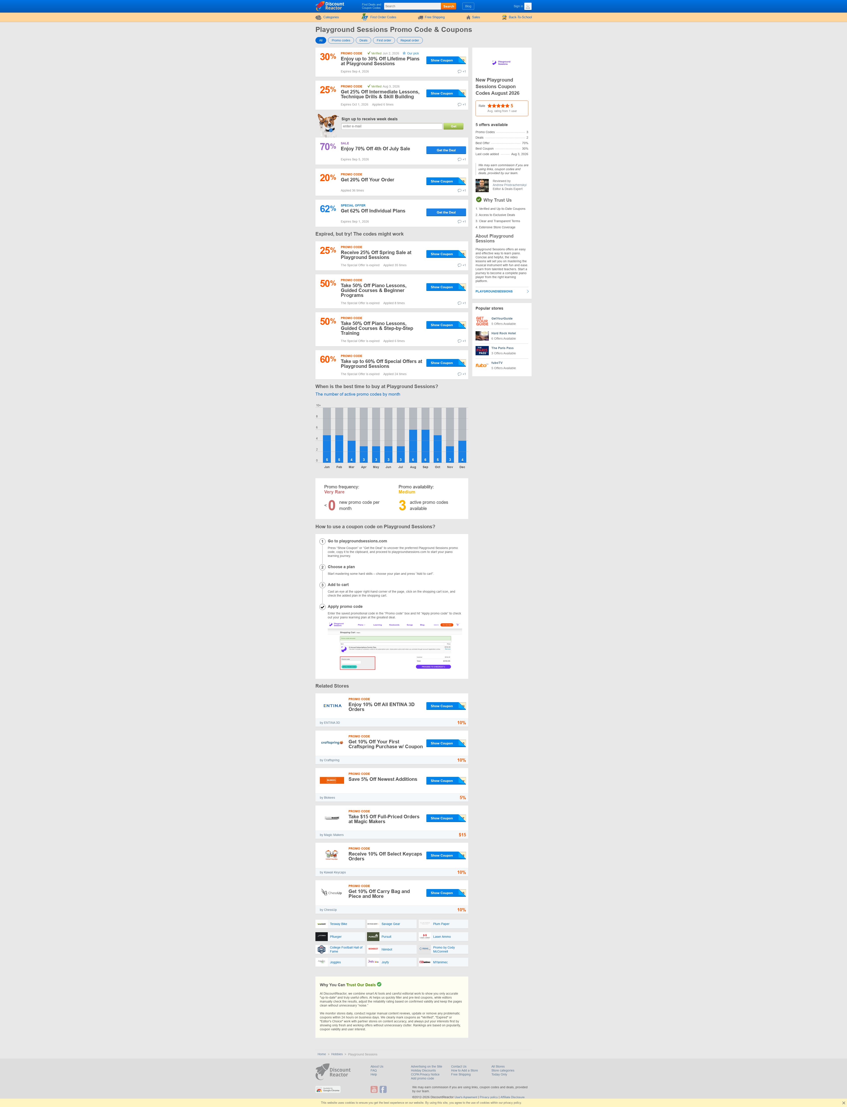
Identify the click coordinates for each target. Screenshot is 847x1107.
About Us (377, 1066)
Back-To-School (520, 17)
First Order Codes (383, 17)
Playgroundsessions (494, 291)
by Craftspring (329, 760)
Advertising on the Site (426, 1066)
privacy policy (512, 1102)
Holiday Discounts (423, 1070)
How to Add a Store (464, 1070)
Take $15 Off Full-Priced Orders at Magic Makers (384, 819)
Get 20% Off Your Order (367, 179)
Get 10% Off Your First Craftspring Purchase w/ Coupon (386, 744)
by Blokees (327, 797)
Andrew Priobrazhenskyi (510, 185)
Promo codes (341, 40)
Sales (476, 17)
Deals (363, 40)
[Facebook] (384, 1089)
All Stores (498, 1066)
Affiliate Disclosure (512, 1097)
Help (374, 1074)
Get (453, 126)
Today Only (499, 1074)
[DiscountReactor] (330, 6)
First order (384, 40)
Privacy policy (489, 1097)
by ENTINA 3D (330, 722)
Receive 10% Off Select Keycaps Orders (385, 856)
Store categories (502, 1070)
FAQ (374, 1070)
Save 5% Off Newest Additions (383, 779)
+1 (464, 71)
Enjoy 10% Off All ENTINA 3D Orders (382, 707)
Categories (331, 17)
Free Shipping (435, 17)
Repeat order (410, 40)
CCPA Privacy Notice (425, 1074)
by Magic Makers (332, 835)
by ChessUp (328, 910)
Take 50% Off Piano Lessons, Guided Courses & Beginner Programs (374, 290)
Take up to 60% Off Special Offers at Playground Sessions (381, 364)
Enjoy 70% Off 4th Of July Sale (375, 148)
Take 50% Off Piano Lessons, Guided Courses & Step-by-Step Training (377, 328)
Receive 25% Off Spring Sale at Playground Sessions (376, 255)
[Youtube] (375, 1089)
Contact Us (459, 1066)
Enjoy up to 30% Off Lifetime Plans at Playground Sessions (380, 61)
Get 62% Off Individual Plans (373, 211)
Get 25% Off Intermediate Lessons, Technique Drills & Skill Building (380, 94)
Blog (468, 6)
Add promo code (422, 1078)
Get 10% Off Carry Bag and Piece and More (379, 894)
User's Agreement (466, 1097)
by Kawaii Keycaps (333, 872)
